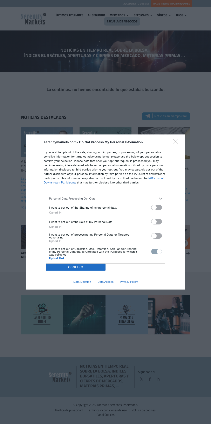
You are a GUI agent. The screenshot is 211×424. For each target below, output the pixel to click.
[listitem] (105, 198)
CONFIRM (75, 267)
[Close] (177, 142)
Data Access (105, 281)
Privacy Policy (129, 281)
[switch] (156, 207)
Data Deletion (82, 281)
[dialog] (105, 212)
